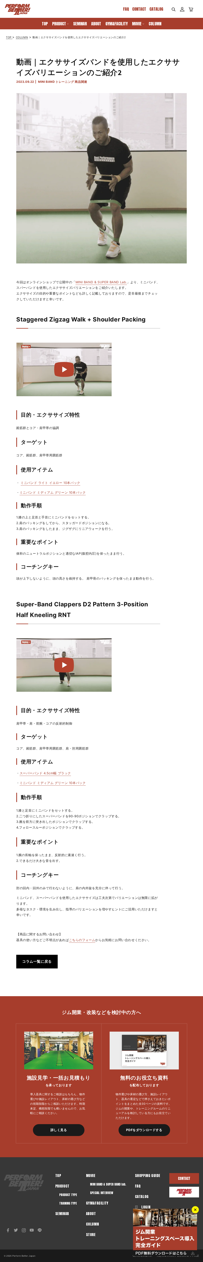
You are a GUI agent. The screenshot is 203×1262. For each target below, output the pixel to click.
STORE (91, 1234)
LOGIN (146, 1207)
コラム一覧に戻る (37, 961)
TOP (9, 37)
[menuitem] (44, 24)
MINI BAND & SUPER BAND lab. (108, 1184)
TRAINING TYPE (68, 1203)
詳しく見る (59, 1130)
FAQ (126, 9)
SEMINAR (62, 1213)
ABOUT (91, 1213)
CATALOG (156, 9)
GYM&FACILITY (97, 1203)
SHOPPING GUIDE (147, 1175)
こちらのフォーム (82, 940)
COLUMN (22, 37)
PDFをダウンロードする (144, 1130)
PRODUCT (62, 1186)
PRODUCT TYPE (68, 1194)
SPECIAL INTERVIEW (101, 1192)
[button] (173, 9)
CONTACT (139, 9)
